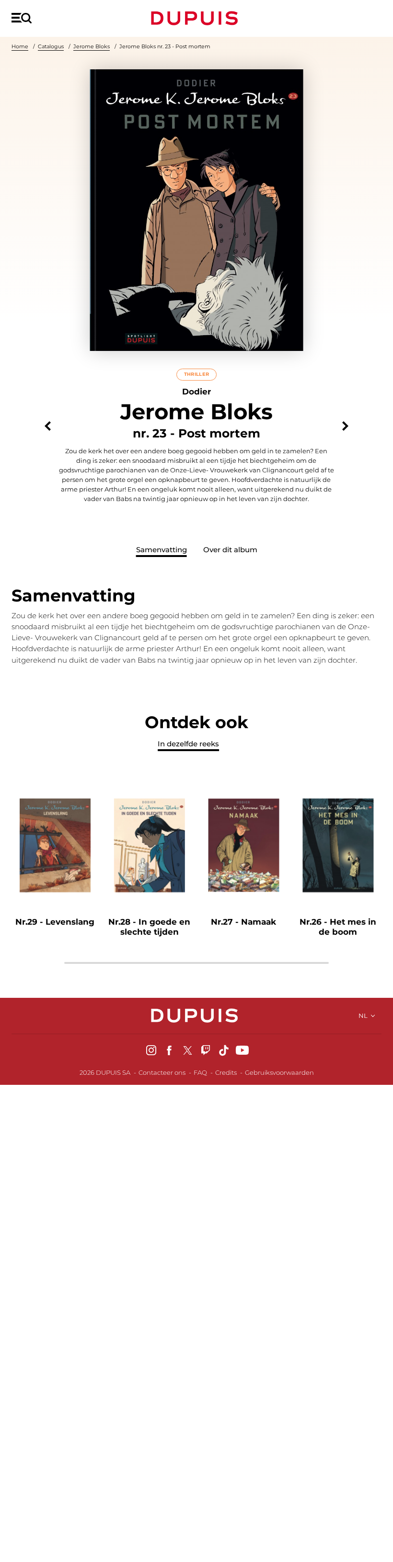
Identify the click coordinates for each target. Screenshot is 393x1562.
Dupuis (196, 18)
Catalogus (51, 46)
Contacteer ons (162, 1072)
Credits (226, 1072)
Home (20, 46)
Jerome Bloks (91, 46)
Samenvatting (161, 549)
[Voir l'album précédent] (47, 426)
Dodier (196, 391)
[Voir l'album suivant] (345, 426)
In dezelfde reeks (188, 743)
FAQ (200, 1072)
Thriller (196, 374)
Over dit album (230, 549)
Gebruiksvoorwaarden (279, 1072)
